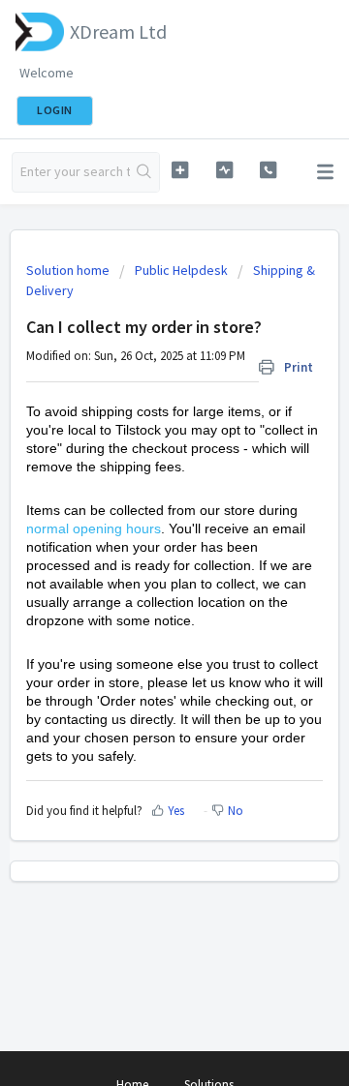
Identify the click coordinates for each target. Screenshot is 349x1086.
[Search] (144, 172)
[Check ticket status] (224, 170)
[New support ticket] (180, 170)
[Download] (138, 530)
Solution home (69, 270)
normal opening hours (93, 528)
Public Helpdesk (181, 270)
